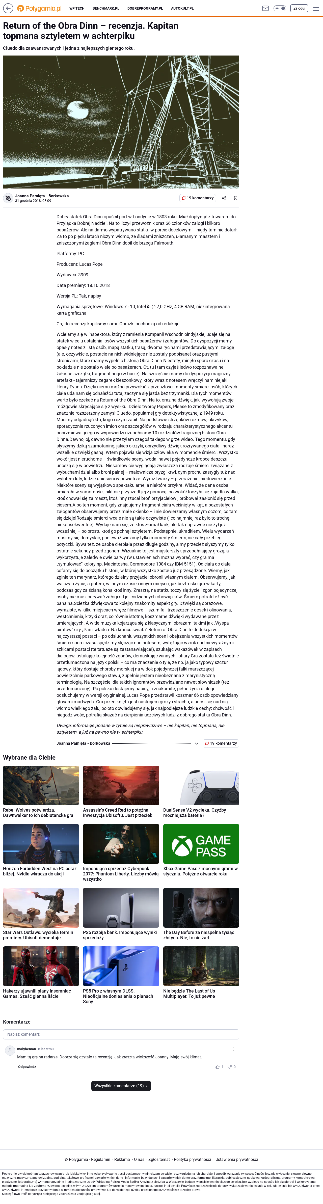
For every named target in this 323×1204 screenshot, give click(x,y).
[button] (280, 8)
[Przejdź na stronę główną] (8, 12)
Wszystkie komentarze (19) (119, 1085)
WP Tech (77, 8)
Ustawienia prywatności (235, 1159)
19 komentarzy (200, 198)
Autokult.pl (182, 8)
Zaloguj (299, 8)
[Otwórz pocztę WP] (265, 8)
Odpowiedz (27, 1067)
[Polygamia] (43, 8)
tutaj (97, 1194)
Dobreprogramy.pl (145, 8)
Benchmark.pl (106, 8)
